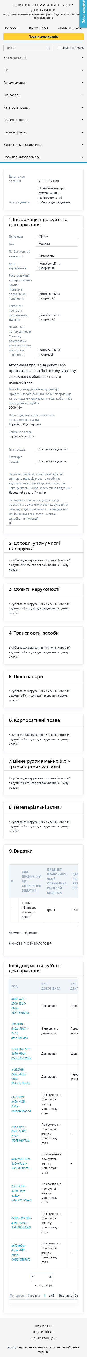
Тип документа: (15, 82)
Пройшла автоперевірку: (22, 157)
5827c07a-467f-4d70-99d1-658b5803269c (21, 1054)
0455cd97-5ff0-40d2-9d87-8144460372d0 (21, 1223)
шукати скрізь (73, 48)
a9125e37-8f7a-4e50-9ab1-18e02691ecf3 (21, 1163)
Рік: (6, 70)
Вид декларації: (15, 57)
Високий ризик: (15, 132)
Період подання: (16, 120)
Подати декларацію (44, 36)
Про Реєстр (11, 27)
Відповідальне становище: (23, 144)
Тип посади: (12, 95)
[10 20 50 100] (42, 1277)
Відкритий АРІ (38, 27)
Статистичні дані (69, 27)
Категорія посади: (17, 107)
